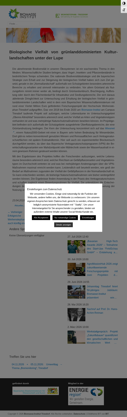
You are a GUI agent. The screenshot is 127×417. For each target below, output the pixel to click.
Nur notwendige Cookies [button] (65, 217)
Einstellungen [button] (88, 217)
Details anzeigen (63, 225)
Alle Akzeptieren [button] (41, 217)
